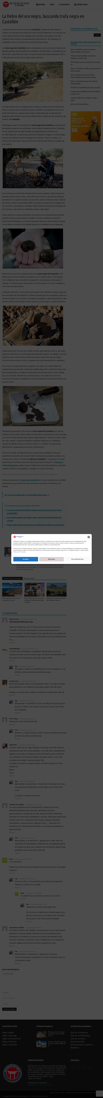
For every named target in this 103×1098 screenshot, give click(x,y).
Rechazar (51, 559)
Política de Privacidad (19, 552)
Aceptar (26, 559)
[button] (89, 537)
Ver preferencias (77, 559)
